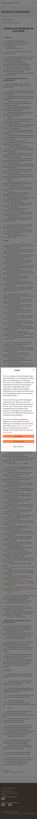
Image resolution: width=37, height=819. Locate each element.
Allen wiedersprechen (18, 441)
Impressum (6, 432)
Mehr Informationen (18, 447)
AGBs (25, 430)
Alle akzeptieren (18, 436)
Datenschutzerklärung (22, 426)
